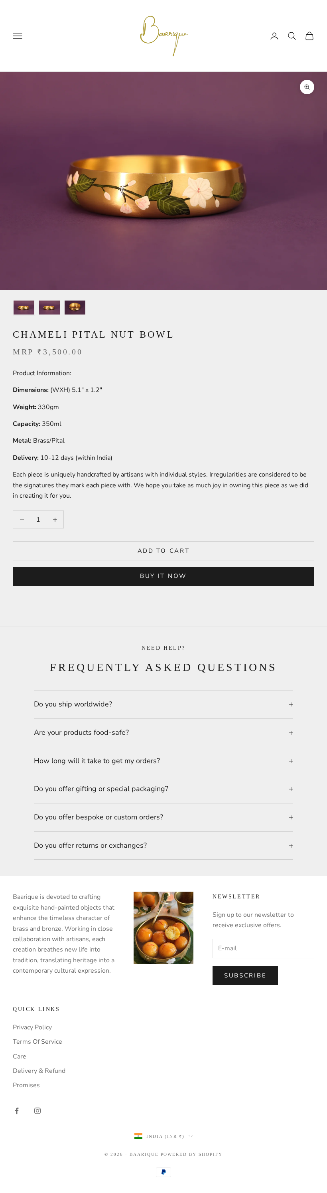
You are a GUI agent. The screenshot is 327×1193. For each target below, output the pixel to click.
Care (19, 1056)
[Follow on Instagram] (37, 1111)
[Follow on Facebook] (17, 1111)
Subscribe (245, 975)
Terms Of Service (37, 1041)
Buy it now (163, 576)
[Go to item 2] (49, 307)
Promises (26, 1085)
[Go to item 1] (24, 307)
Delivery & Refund (39, 1070)
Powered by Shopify (192, 1154)
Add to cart (164, 551)
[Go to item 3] (75, 307)
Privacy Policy (32, 1027)
